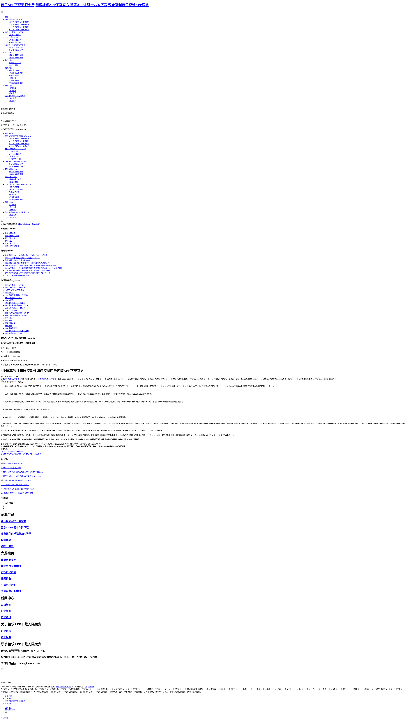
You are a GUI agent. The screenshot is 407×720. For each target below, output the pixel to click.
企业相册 (12, 101)
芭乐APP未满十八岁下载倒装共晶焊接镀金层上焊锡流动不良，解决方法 (34, 268)
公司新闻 (12, 88)
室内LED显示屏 (15, 35)
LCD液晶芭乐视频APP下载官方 (17, 313)
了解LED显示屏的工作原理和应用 (18, 276)
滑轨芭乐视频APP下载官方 (15, 333)
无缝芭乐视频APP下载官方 (15, 308)
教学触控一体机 (15, 63)
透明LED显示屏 (15, 40)
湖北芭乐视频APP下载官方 (15, 303)
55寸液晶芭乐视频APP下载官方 (17, 295)
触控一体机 (9, 60)
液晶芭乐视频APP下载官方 (15, 287)
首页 (6, 17)
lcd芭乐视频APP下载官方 (14, 290)
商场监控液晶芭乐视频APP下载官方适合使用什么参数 (21, 454)
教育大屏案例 (14, 70)
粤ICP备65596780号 (63, 687)
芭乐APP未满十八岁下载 (14, 32)
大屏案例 (8, 68)
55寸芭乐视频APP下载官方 (19, 27)
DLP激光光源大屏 (16, 50)
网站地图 (91, 687)
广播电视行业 (14, 80)
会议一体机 (13, 65)
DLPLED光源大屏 (16, 47)
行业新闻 (12, 91)
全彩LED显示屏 (11, 310)
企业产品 (8, 696)
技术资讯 (12, 93)
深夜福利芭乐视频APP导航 (15, 45)
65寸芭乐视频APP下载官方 (19, 30)
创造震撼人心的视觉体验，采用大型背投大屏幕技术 (27, 263)
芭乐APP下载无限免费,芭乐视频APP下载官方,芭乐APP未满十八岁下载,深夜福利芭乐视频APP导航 (75, 5)
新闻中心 (8, 86)
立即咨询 (8, 704)
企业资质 (12, 98)
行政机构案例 (14, 75)
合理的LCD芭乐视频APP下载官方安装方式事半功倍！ (28, 270)
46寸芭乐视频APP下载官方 (19, 22)
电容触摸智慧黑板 (16, 58)
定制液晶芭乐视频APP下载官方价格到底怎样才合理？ (28, 273)
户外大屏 (8, 318)
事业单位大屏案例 (16, 73)
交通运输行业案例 (16, 83)
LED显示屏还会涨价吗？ (13, 451)
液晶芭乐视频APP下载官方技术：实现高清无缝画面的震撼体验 (30, 265)
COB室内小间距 (15, 42)
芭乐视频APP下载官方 (13, 19)
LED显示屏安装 (11, 328)
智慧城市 (8, 321)
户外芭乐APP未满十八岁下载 (16, 315)
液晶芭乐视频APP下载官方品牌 (17, 331)
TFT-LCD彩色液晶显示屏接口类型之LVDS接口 (22, 258)
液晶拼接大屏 (10, 323)
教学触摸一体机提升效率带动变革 (18, 260)
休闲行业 (12, 78)
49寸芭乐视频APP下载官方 (19, 25)
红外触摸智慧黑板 (16, 55)
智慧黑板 (8, 53)
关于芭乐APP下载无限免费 (15, 96)
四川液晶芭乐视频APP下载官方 (17, 305)
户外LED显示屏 (15, 37)
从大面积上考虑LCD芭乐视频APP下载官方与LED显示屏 (26, 255)
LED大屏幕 (9, 300)
